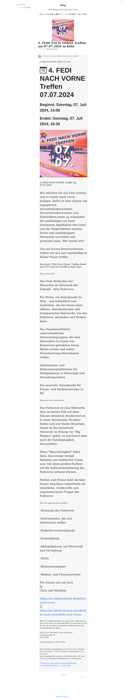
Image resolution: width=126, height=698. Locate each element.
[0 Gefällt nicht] (84, 677)
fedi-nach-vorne (47, 56)
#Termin (22, 7)
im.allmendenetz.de (63, 696)
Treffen (50, 49)
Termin (55, 49)
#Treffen (27, 7)
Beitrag (67, 56)
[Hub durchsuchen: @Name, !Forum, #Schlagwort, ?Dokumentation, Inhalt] (122, 2)
